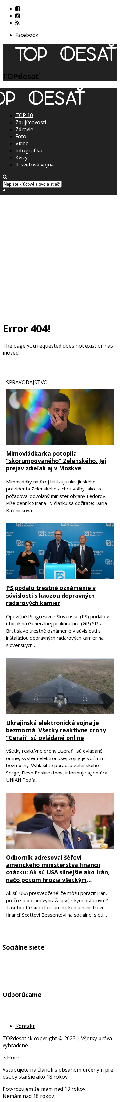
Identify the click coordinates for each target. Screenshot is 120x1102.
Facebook (26, 34)
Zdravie (24, 129)
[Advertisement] (60, 255)
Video (22, 143)
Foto (20, 136)
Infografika (28, 150)
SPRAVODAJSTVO (27, 382)
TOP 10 (24, 115)
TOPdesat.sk (18, 1038)
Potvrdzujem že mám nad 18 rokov (44, 1088)
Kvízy (21, 157)
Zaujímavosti (30, 122)
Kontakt (25, 1026)
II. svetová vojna (34, 164)
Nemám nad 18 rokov (28, 1095)
